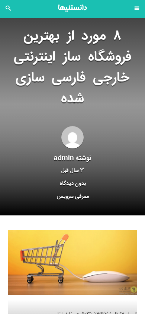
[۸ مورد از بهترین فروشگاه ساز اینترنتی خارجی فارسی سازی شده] (72, 263)
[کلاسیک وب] (72, 8)
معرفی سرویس (73, 196)
